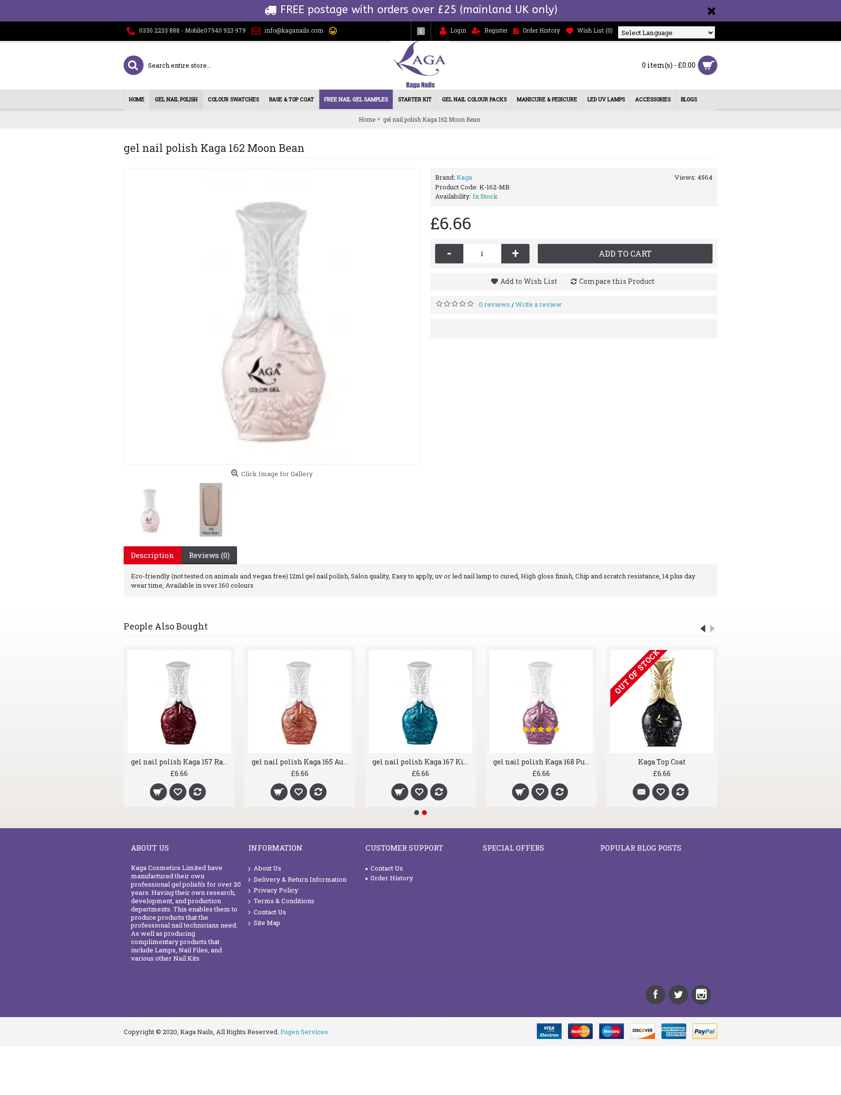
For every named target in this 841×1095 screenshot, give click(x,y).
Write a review (538, 304)
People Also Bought (166, 626)
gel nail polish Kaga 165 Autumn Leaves (301, 761)
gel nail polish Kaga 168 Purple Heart (543, 761)
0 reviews (494, 304)
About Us (267, 868)
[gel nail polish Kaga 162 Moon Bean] (272, 316)
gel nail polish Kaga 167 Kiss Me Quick (422, 761)
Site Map (267, 922)
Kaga (464, 177)
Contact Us (270, 912)
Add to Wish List (528, 281)
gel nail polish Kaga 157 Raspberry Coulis (181, 761)
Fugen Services (304, 1031)
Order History (391, 877)
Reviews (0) (209, 555)
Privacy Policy (276, 890)
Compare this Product (617, 281)
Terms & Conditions (284, 900)
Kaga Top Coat (662, 761)
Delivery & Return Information (300, 879)
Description (152, 555)
